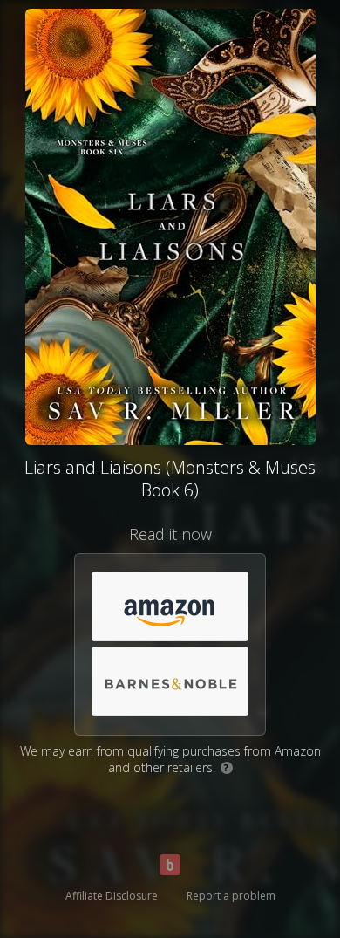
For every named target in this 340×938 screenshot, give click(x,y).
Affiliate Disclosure (111, 895)
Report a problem (231, 895)
